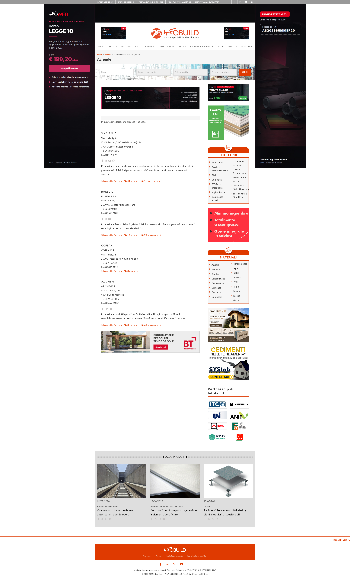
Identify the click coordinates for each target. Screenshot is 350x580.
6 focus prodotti (152, 325)
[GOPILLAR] (217, 436)
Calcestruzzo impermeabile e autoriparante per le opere (115, 512)
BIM (214, 175)
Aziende (101, 46)
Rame (236, 286)
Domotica (217, 179)
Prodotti (113, 46)
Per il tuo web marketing (179, 2)
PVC (235, 282)
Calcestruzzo (218, 278)
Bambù (215, 274)
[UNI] (217, 415)
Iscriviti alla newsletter (207, 2)
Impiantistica (218, 192)
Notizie (138, 46)
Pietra (236, 272)
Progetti (182, 46)
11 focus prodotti (153, 181)
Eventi (220, 46)
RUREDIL (107, 191)
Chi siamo (147, 556)
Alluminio (216, 269)
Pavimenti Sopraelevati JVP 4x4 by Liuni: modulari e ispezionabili (225, 512)
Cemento (216, 287)
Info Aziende (150, 46)
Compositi (217, 296)
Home (99, 54)
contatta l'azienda (113, 181)
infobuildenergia (105, 2)
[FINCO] (239, 425)
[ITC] (217, 404)
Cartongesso (218, 283)
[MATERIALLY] (239, 404)
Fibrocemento (240, 263)
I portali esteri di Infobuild (150, 2)
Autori (158, 556)
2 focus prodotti (152, 235)
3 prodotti (132, 271)
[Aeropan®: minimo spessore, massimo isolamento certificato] (175, 481)
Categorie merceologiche (201, 46)
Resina (236, 291)
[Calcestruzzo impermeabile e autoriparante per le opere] (121, 481)
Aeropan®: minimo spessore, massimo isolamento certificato (173, 512)
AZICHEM (107, 281)
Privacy (205, 574)
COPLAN (107, 245)
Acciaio (215, 264)
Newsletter (246, 46)
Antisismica (217, 162)
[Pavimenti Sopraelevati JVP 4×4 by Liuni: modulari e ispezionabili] (228, 481)
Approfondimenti (167, 46)
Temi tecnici (125, 46)
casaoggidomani (126, 2)
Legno (236, 268)
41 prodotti (133, 181)
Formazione (232, 46)
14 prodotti (133, 235)
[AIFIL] (239, 436)
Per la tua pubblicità (174, 556)
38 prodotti (133, 325)
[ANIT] (239, 415)
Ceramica (216, 292)
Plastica (237, 277)
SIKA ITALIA (108, 133)
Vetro (236, 300)
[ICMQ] (217, 425)
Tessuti (236, 295)
